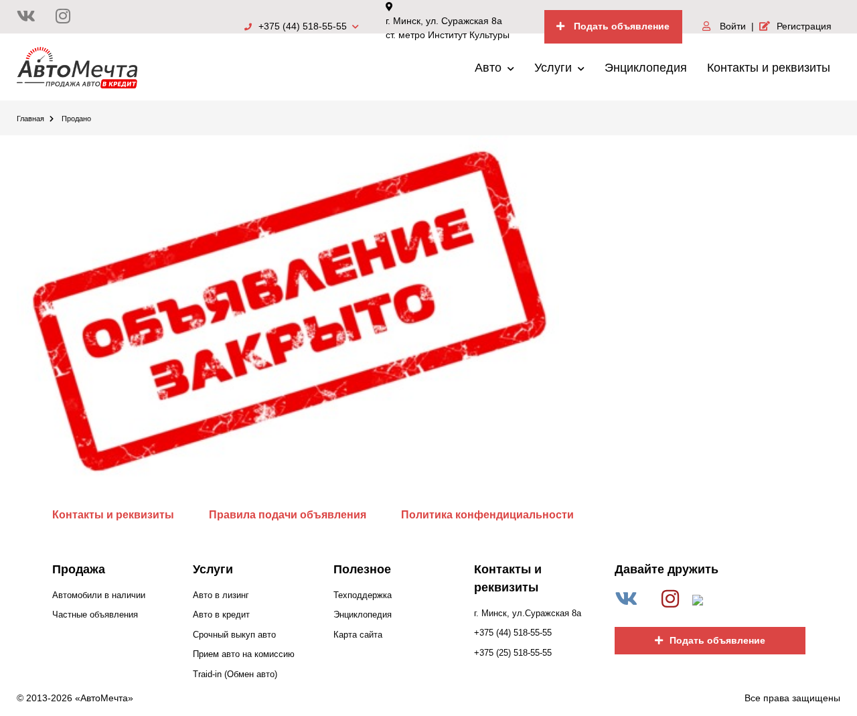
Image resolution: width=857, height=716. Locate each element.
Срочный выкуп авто (234, 635)
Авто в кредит (221, 615)
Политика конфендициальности (487, 514)
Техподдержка (362, 595)
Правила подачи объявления (287, 514)
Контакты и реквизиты (768, 67)
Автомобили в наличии (98, 595)
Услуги (554, 67)
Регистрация (804, 26)
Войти (731, 26)
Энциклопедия (646, 67)
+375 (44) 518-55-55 (303, 26)
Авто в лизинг (221, 595)
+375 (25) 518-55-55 (513, 653)
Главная (30, 119)
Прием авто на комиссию (244, 654)
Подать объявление (620, 26)
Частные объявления (95, 615)
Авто (490, 67)
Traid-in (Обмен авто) (235, 674)
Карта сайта (357, 635)
